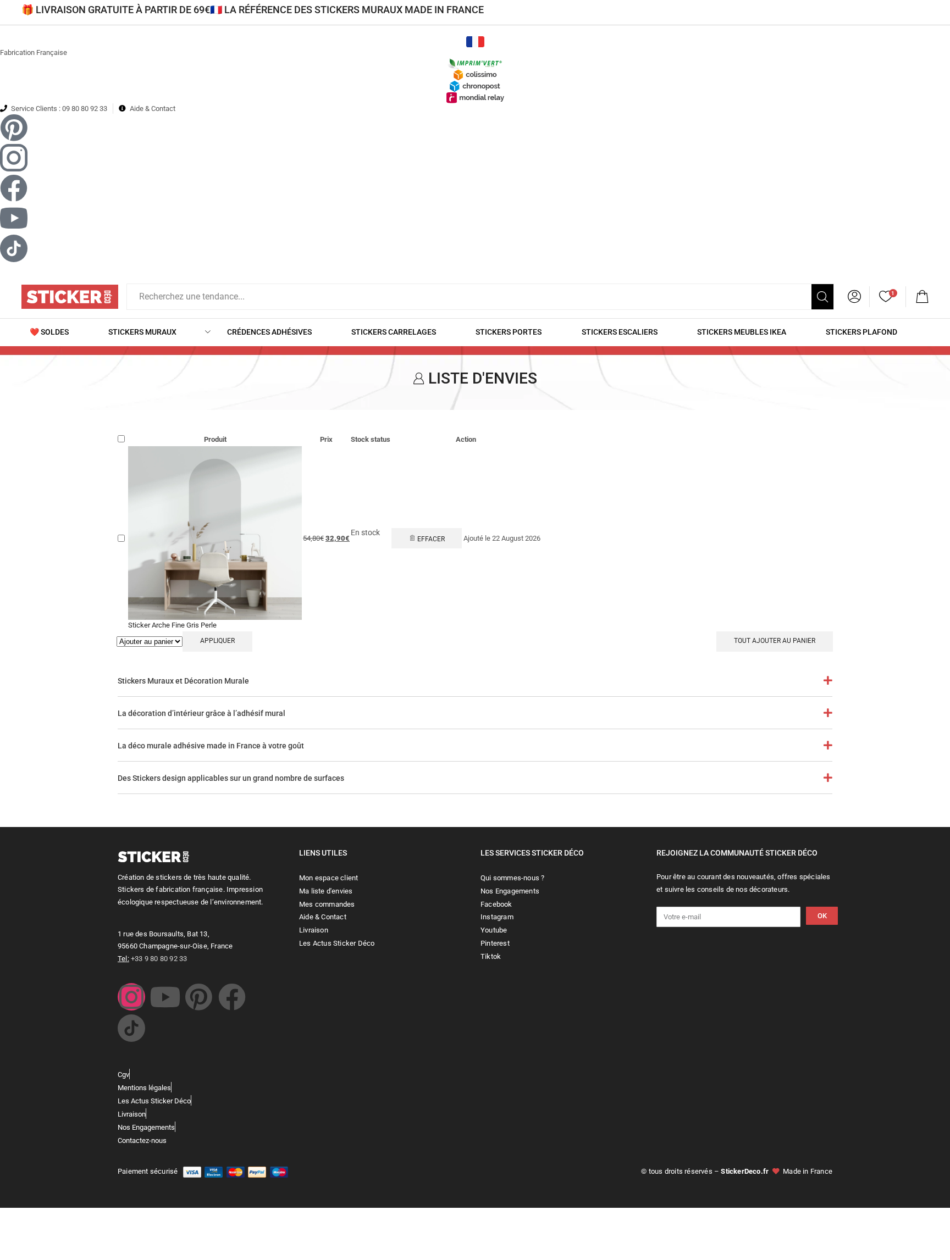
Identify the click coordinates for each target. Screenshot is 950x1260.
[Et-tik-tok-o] (131, 1028)
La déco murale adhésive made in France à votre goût (211, 745)
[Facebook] (232, 997)
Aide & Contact (152, 108)
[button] (922, 296)
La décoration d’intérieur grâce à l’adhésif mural (201, 713)
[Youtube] (165, 997)
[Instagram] (131, 997)
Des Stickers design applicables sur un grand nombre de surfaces (231, 778)
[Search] (822, 296)
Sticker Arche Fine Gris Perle (172, 625)
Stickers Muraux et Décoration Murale (183, 680)
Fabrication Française (33, 52)
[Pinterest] (198, 997)
